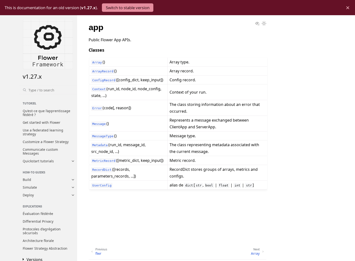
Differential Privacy (38, 221)
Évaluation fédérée (38, 213)
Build (27, 179)
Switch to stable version (127, 7)
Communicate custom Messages (40, 151)
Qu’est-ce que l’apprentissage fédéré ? (46, 113)
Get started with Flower (41, 122)
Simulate (30, 187)
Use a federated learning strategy (43, 132)
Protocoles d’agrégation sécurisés (42, 231)
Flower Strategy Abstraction (45, 248)
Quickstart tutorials (38, 161)
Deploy (28, 195)
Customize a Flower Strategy (46, 141)
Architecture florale (38, 240)
